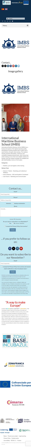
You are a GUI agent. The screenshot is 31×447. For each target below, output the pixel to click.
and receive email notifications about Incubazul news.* (17, 267)
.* (17, 226)
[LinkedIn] (16, 66)
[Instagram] (8, 66)
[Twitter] (5, 66)
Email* (15, 191)
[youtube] (13, 66)
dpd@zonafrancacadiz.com (21, 291)
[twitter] (13, 248)
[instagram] (17, 248)
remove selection (19, 223)
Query (15, 206)
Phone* (15, 197)
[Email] (18, 66)
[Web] (3, 66)
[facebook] (11, 66)
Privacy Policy (16, 226)
